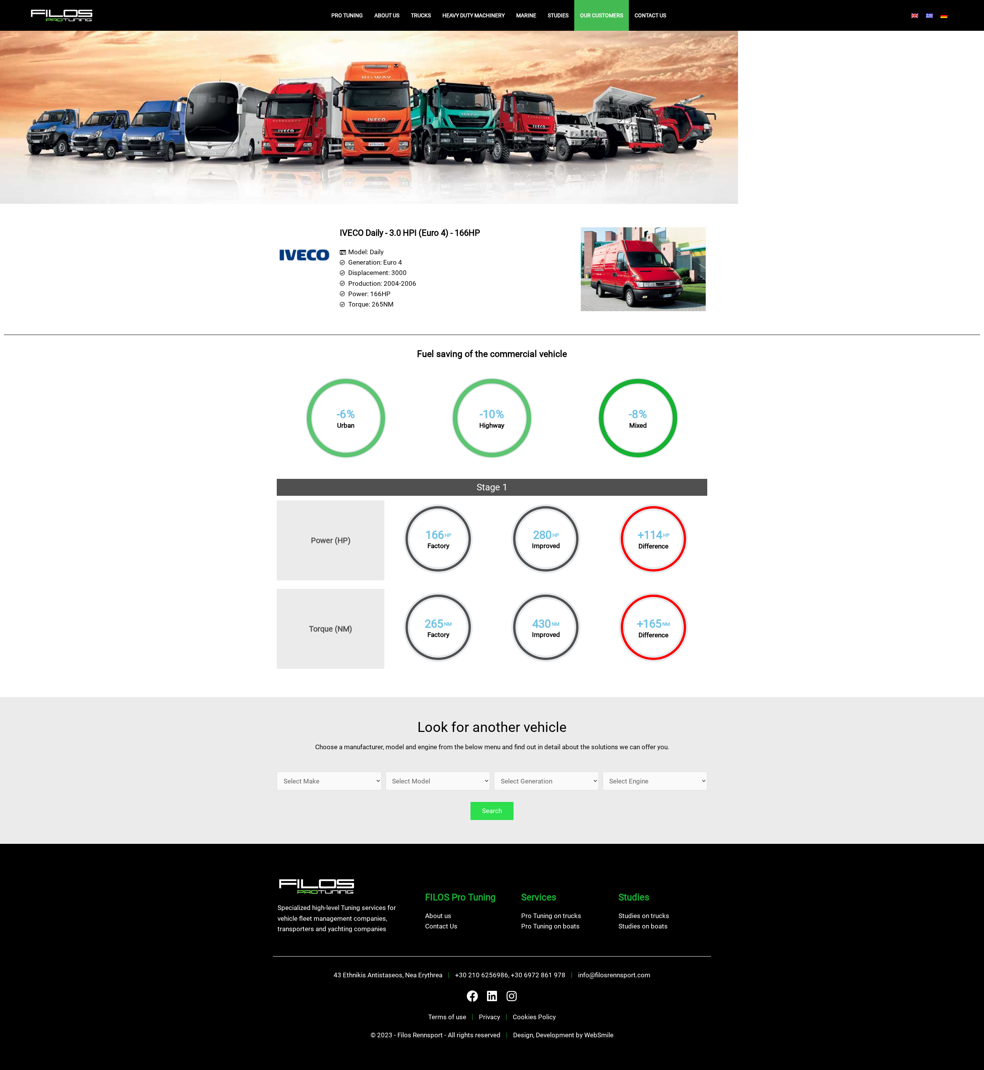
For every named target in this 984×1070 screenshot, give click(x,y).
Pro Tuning (347, 15)
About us (386, 15)
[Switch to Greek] (929, 15)
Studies (558, 15)
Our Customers (601, 15)
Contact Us (650, 15)
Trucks (421, 15)
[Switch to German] (944, 15)
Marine (526, 15)
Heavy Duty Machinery (473, 15)
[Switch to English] (915, 15)
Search (492, 811)
